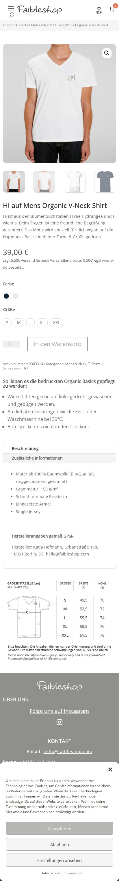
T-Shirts (22, 25)
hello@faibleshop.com (67, 751)
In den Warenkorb (57, 344)
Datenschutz (50, 873)
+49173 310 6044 (37, 762)
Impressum (73, 873)
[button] (110, 769)
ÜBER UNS (15, 699)
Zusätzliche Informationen (37, 458)
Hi (24, 368)
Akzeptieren (59, 828)
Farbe (8, 284)
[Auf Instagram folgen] (59, 722)
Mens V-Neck (41, 25)
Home (8, 25)
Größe (9, 309)
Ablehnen (59, 844)
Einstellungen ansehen (59, 860)
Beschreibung (25, 448)
